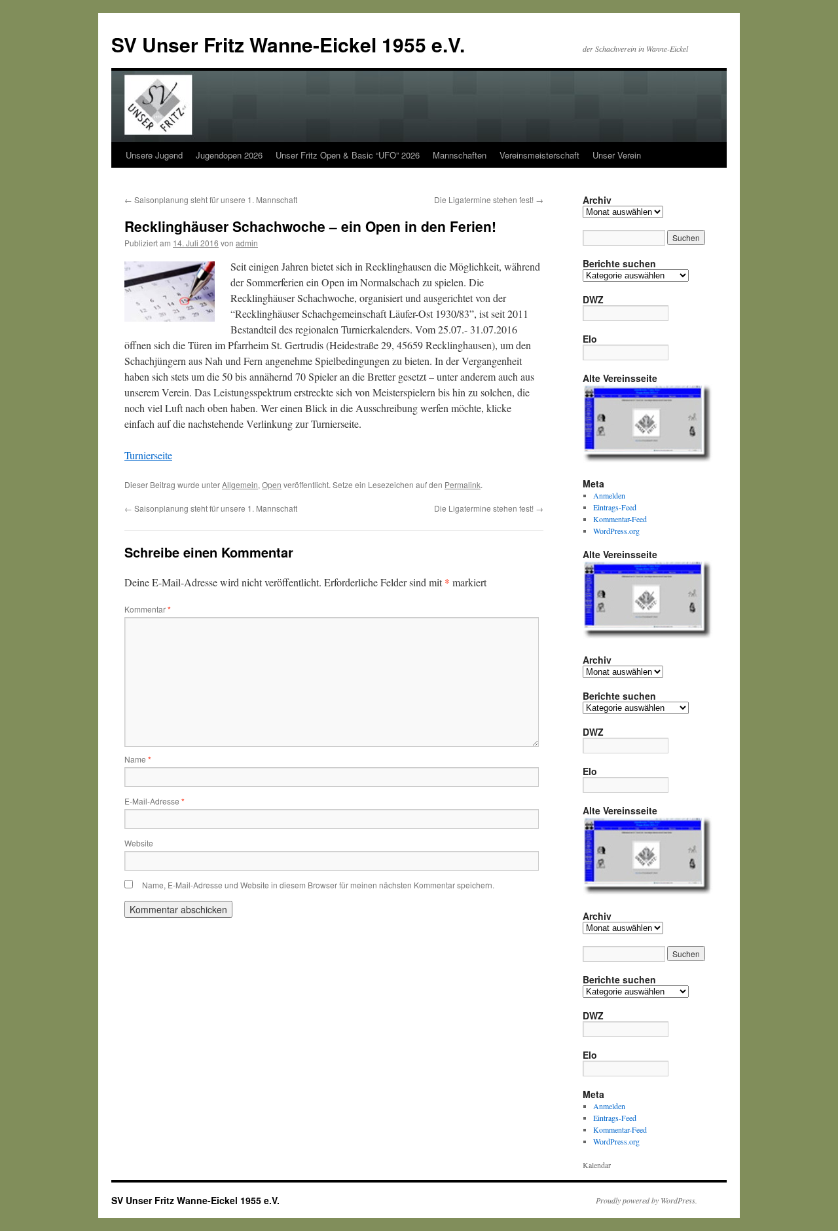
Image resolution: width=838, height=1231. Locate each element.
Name (137, 759)
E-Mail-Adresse (154, 800)
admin (247, 242)
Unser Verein (616, 155)
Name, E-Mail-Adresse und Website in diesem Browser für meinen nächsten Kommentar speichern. (318, 884)
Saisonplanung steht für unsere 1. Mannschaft (210, 199)
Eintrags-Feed (614, 507)
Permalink (463, 484)
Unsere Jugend (154, 155)
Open (272, 484)
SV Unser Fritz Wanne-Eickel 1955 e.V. (288, 44)
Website (138, 842)
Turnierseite (148, 455)
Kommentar (147, 609)
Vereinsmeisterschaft (539, 155)
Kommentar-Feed (620, 519)
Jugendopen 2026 (229, 155)
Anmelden (609, 495)
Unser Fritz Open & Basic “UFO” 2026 (348, 155)
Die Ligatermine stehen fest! (488, 199)
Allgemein (240, 484)
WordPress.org (616, 530)
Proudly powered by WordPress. (646, 1200)
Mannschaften (459, 155)
